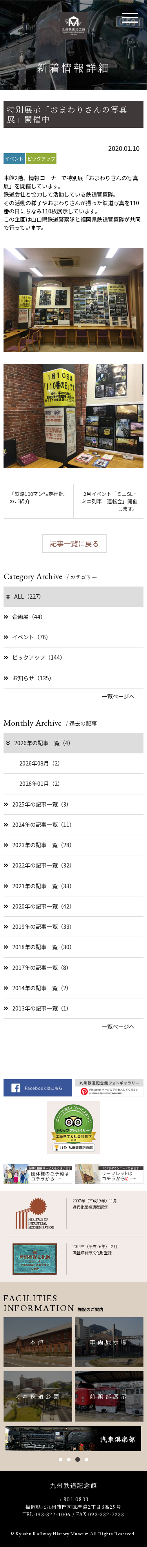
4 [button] (85, 1459)
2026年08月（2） (41, 763)
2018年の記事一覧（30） (43, 947)
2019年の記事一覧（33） (43, 926)
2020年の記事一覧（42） (43, 906)
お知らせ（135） (33, 678)
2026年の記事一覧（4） (44, 743)
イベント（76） (31, 637)
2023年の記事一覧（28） (43, 845)
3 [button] (77, 1459)
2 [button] (69, 1459)
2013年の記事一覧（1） (42, 1008)
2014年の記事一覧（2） (42, 988)
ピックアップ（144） (38, 657)
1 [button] (60, 1459)
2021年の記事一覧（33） (43, 886)
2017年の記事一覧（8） (42, 967)
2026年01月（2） (41, 783)
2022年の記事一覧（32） (43, 865)
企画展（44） (29, 617)
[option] (73, 1439)
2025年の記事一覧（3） (42, 804)
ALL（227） (29, 596)
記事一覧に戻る (74, 543)
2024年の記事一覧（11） (43, 824)
